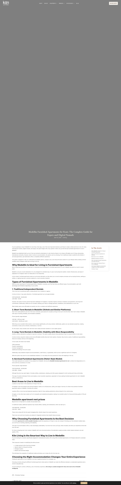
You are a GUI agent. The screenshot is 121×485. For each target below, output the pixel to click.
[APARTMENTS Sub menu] (56, 3)
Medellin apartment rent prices (97, 258)
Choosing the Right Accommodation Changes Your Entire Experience (99, 267)
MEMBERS (61, 3)
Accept (83, 483)
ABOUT (40, 3)
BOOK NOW (113, 3)
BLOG (77, 3)
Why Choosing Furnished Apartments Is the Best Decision (99, 261)
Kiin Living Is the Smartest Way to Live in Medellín (98, 264)
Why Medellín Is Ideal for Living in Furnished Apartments (98, 251)
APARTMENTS (53, 3)
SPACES (46, 3)
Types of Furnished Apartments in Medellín (98, 254)
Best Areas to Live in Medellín (97, 256)
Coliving (65, 237)
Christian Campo (95, 268)
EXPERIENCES (69, 3)
